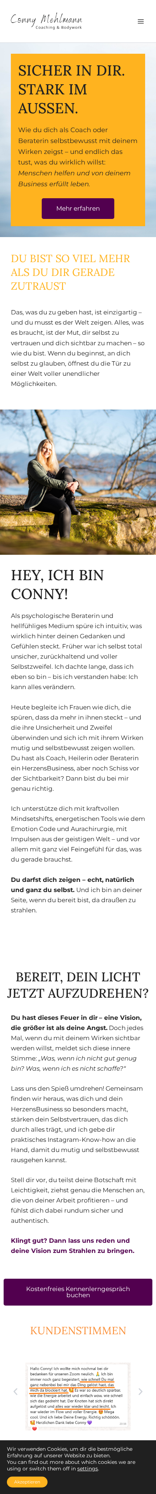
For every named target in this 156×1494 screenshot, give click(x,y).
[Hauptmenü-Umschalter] (141, 21)
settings (87, 1468)
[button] (15, 1391)
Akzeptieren (27, 1482)
